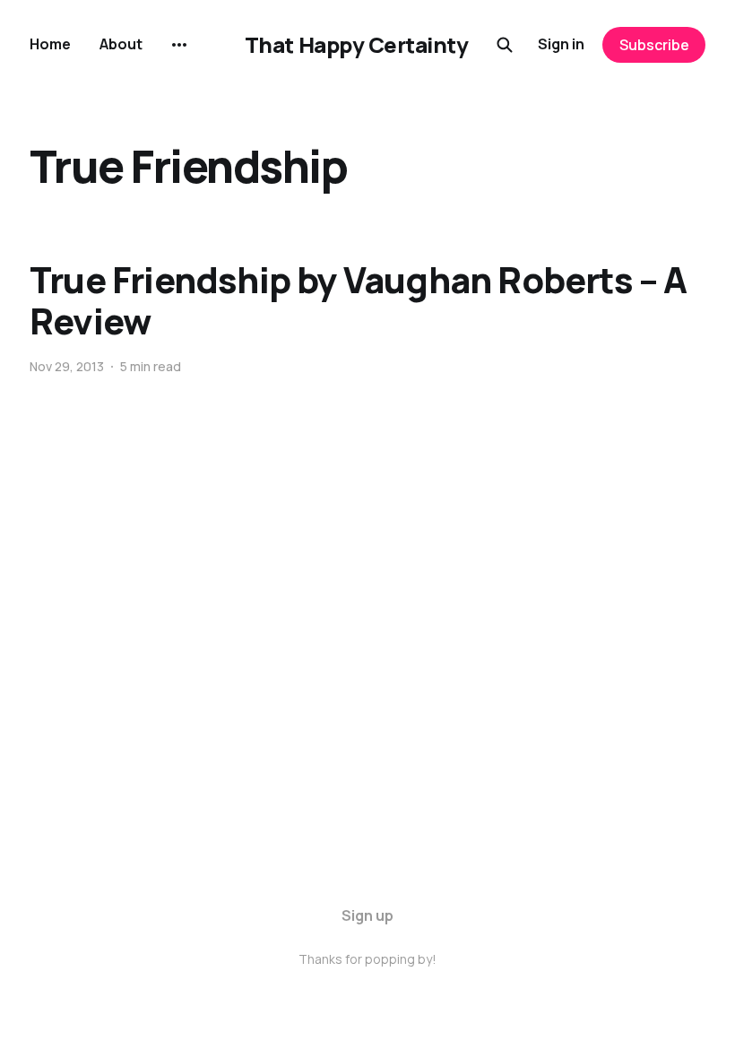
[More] (179, 44)
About (121, 44)
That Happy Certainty (356, 45)
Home (50, 44)
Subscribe (654, 45)
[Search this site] (504, 44)
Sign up (367, 915)
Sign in (561, 44)
